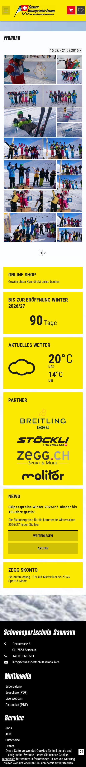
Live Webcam (14, 699)
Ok (81, 751)
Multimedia (17, 676)
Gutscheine (12, 740)
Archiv (43, 548)
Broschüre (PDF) (16, 692)
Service (14, 718)
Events (9, 746)
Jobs (8, 728)
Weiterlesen (43, 536)
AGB (8, 734)
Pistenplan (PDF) (16, 705)
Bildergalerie (13, 686)
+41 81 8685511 (23, 656)
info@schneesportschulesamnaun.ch (36, 662)
